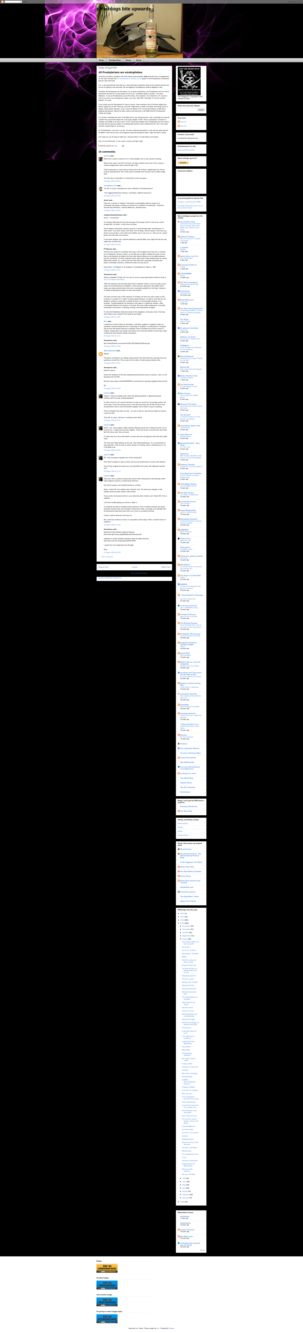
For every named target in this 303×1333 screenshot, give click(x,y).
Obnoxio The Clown (188, 404)
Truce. (184, 1157)
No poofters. (186, 1047)
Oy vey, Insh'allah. (189, 1174)
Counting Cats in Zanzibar (190, 473)
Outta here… (184, 330)
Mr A (105, 321)
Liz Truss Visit (185, 447)
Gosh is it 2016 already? (188, 512)
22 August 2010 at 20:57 (112, 420)
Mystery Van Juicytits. (190, 982)
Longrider (184, 247)
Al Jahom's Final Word (189, 328)
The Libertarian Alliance (189, 748)
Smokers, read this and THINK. (189, 202)
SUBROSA (184, 530)
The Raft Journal (187, 493)
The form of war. (188, 1011)
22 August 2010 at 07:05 (112, 196)
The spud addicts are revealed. (190, 998)
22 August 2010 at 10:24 (112, 244)
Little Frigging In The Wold (191, 862)
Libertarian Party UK (188, 694)
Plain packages (185, 655)
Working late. (187, 1151)
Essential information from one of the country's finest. (190, 207)
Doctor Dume (185, 876)
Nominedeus (185, 792)
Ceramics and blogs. (189, 1147)
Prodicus (183, 744)
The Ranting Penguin (188, 623)
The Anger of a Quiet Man (190, 575)
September (186, 936)
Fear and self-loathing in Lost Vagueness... (190, 768)
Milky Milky (186, 1050)
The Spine (184, 319)
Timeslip (185, 1070)
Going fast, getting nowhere (191, 556)
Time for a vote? (188, 979)
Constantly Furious (188, 502)
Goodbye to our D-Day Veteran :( (191, 466)
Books (128, 60)
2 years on (183, 302)
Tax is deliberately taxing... (189, 607)
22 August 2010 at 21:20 (112, 525)
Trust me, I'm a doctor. (190, 1133)
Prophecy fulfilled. (188, 1087)
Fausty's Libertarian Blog (190, 753)
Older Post (165, 567)
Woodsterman (186, 849)
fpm (158, 1328)
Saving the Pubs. (188, 985)
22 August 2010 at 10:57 (112, 270)
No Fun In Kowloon (186, 737)
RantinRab (184, 705)
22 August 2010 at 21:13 (112, 471)
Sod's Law (183, 558)
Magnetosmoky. (188, 1139)
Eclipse (182, 267)
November (186, 929)
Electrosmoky (183, 823)
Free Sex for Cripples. (190, 1090)
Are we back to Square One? (190, 339)
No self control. (187, 1007)
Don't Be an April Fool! (188, 599)
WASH (184, 957)
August (185, 939)
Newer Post (103, 567)
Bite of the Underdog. (190, 1073)
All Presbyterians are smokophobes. (189, 1015)
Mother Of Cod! (185, 540)
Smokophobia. (187, 1077)
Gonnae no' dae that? (190, 1067)
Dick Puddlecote (187, 356)
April (184, 1188)
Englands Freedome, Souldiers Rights (188, 643)
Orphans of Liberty (188, 337)
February (186, 1194)
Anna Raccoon (186, 434)
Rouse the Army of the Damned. (190, 1143)
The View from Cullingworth (191, 308)
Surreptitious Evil (110, 186)
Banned (183, 735)
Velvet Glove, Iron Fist (189, 256)
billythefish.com (186, 887)
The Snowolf (185, 415)
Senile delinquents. (189, 1102)
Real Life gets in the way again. (189, 1111)
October (185, 932)
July (184, 1178)
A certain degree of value (188, 386)
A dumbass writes (186, 549)
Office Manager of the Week (190, 707)
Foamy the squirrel (187, 892)
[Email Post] (122, 146)
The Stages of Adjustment (189, 495)
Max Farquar (185, 393)
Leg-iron (107, 393)
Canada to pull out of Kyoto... (190, 666)
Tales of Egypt (185, 321)
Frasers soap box (187, 1230)
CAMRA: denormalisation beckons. (189, 1082)
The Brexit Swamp (186, 378)
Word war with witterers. (187, 1170)
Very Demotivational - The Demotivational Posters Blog (190, 855)
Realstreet (184, 454)
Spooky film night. (188, 1019)
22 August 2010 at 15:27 (112, 363)
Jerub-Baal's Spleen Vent (190, 426)
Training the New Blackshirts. (188, 1042)
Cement (185, 1136)
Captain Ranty (186, 783)
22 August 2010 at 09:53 (112, 210)
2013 (182, 913)
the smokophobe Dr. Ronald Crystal (129, 79)
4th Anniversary (185, 293)
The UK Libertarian (187, 787)
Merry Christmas (186, 532)
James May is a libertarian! (189, 687)
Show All (202, 1250)
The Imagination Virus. (190, 1154)
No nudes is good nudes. (188, 1059)
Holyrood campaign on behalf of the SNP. (190, 1023)
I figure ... (183, 646)
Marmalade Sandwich (188, 519)
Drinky (180, 831)
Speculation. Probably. (190, 953)
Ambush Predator (187, 237)
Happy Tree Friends (188, 901)
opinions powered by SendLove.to (110, 578)
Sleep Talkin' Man (187, 867)
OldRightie (184, 345)
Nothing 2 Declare (187, 464)
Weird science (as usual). (188, 1003)
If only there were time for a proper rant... (190, 1106)
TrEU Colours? (185, 503)
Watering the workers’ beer (189, 284)
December (186, 926)
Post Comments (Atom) (139, 573)
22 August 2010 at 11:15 (112, 336)
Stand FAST (185, 653)
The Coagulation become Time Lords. (190, 1098)
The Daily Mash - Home (189, 896)
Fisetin (182, 275)
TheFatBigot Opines (188, 484)
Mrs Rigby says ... (187, 1236)
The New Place (115, 60)
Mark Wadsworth (110, 351)
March (185, 1191)
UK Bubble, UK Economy (190, 634)
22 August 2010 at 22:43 (112, 552)
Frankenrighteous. (189, 1126)
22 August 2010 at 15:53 (112, 388)
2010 (182, 923)
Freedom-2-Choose (188, 614)
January (185, 1198)
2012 (182, 917)
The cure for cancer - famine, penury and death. (190, 1121)
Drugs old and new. (189, 965)
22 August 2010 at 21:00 (112, 450)
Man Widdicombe (187, 762)
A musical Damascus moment (190, 676)
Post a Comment (107, 557)
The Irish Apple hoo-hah (188, 486)
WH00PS (183, 584)
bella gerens (185, 547)
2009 (182, 1202)
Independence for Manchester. (188, 1165)
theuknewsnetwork (188, 713)
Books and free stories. (186, 150)
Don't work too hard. (189, 1116)
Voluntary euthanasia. (190, 1161)
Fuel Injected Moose (188, 265)
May (184, 1185)
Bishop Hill (184, 367)
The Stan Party (186, 811)
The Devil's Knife (187, 385)
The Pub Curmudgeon (189, 282)
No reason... (186, 947)
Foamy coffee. (187, 1064)
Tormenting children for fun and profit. (190, 943)
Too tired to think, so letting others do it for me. (189, 970)
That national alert (186, 258)
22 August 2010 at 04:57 (112, 181)
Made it (182, 577)
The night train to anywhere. (188, 1037)
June (184, 1182)
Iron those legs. (188, 1129)
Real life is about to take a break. (189, 961)
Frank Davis (185, 291)
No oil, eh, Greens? (189, 950)
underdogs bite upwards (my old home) (190, 1244)
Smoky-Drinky (183, 835)
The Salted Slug (186, 778)
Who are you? (187, 1093)
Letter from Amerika (188, 758)
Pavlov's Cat (185, 538)
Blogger (171, 1328)
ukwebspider (185, 1223)
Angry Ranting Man (188, 510)
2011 (182, 920)
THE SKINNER (185, 274)
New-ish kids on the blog (188, 616)
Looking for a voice (188, 773)
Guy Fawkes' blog (187, 222)
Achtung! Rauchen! (189, 989)
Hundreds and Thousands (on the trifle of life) (190, 674)
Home (101, 60)
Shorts (138, 60)
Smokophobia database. (187, 1054)
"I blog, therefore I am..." (190, 724)
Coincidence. (187, 1028)
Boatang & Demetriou (189, 806)
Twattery (183, 249)
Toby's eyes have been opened (190, 369)
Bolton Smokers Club (188, 376)
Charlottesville (185, 427)
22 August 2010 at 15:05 (112, 346)
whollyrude (184, 1216)
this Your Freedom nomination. (114, 279)
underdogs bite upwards (124, 8)
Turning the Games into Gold (190, 636)
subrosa (107, 156)
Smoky (180, 827)
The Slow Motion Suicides (190, 871)
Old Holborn (185, 565)
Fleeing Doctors (185, 436)
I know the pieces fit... (189, 606)
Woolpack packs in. (189, 976)
